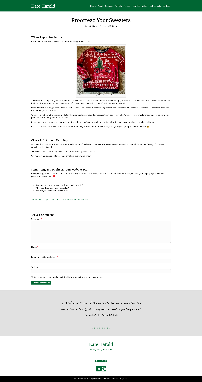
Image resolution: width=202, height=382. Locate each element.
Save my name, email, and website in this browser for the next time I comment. (68, 277)
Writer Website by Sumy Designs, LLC (115, 379)
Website (34, 267)
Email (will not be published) (44, 257)
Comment (36, 219)
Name (34, 247)
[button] (92, 328)
